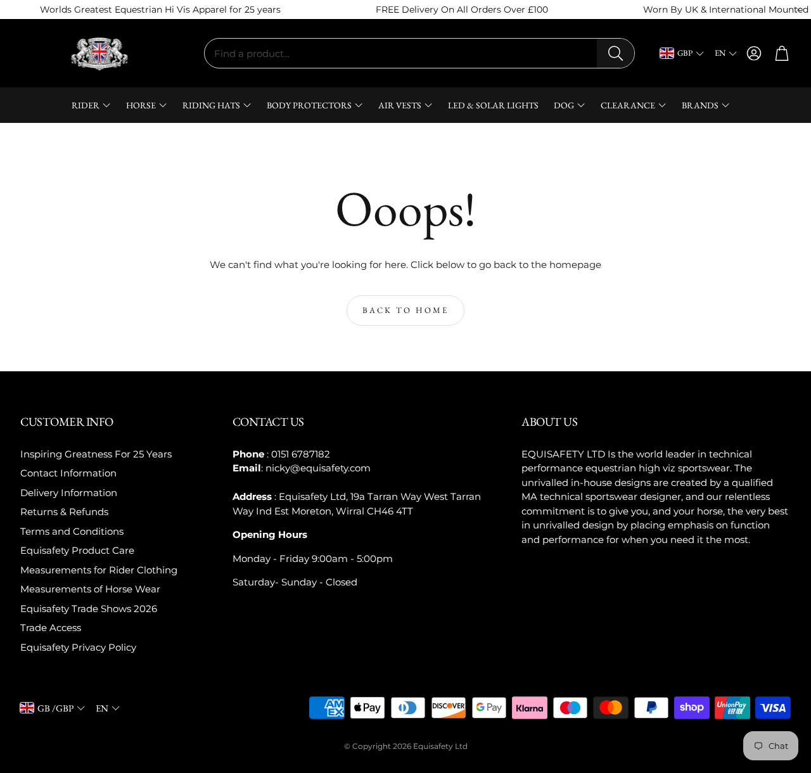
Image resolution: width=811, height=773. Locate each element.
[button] (419, 53)
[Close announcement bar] (798, 9)
